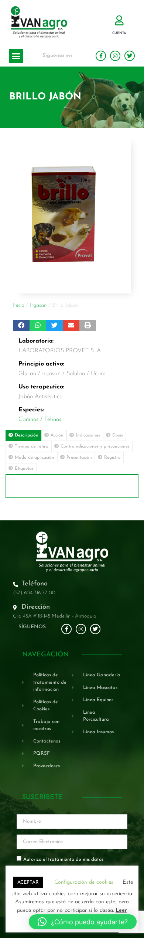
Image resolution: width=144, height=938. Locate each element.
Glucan (27, 374)
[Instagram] (115, 56)
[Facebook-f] (101, 56)
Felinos (52, 419)
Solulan (75, 374)
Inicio (18, 305)
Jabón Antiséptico (40, 397)
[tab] (23, 435)
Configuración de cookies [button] (83, 882)
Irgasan (38, 305)
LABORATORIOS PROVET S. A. (60, 351)
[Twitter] (129, 56)
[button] (16, 56)
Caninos (28, 419)
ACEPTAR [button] (28, 882)
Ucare (98, 374)
